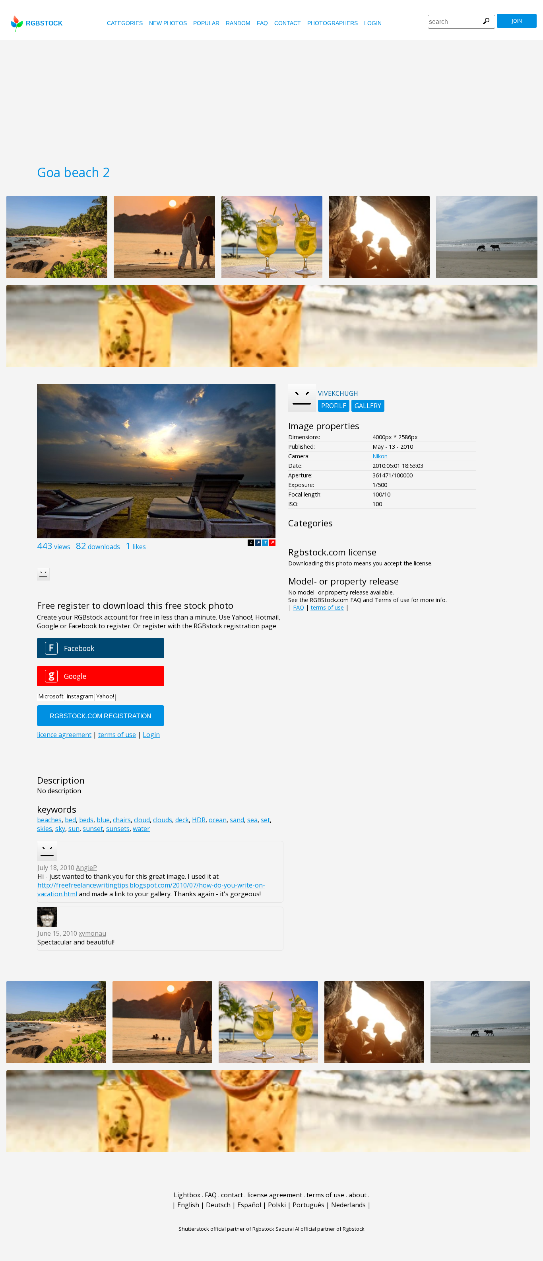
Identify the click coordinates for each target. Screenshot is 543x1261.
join (517, 21)
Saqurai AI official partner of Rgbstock (320, 1228)
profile (333, 405)
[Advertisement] (271, 99)
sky (60, 828)
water (141, 828)
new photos (168, 23)
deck (182, 819)
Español (249, 1204)
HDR (199, 819)
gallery (368, 405)
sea (252, 819)
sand (237, 819)
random (238, 23)
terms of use (327, 607)
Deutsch (218, 1204)
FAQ (262, 23)
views (62, 546)
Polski (277, 1204)
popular (206, 23)
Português (308, 1204)
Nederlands (348, 1204)
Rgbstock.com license (332, 552)
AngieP (86, 867)
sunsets (118, 828)
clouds (162, 819)
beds (86, 819)
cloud (142, 819)
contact (287, 23)
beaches (49, 819)
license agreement (274, 1195)
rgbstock (44, 23)
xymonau (92, 933)
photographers (332, 23)
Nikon (380, 456)
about (358, 1195)
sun (74, 828)
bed (70, 819)
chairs (122, 819)
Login (373, 23)
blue (103, 819)
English (188, 1204)
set (265, 819)
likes (139, 546)
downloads (104, 546)
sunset (93, 828)
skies (44, 828)
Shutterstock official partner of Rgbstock (226, 1228)
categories (125, 23)
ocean (218, 819)
